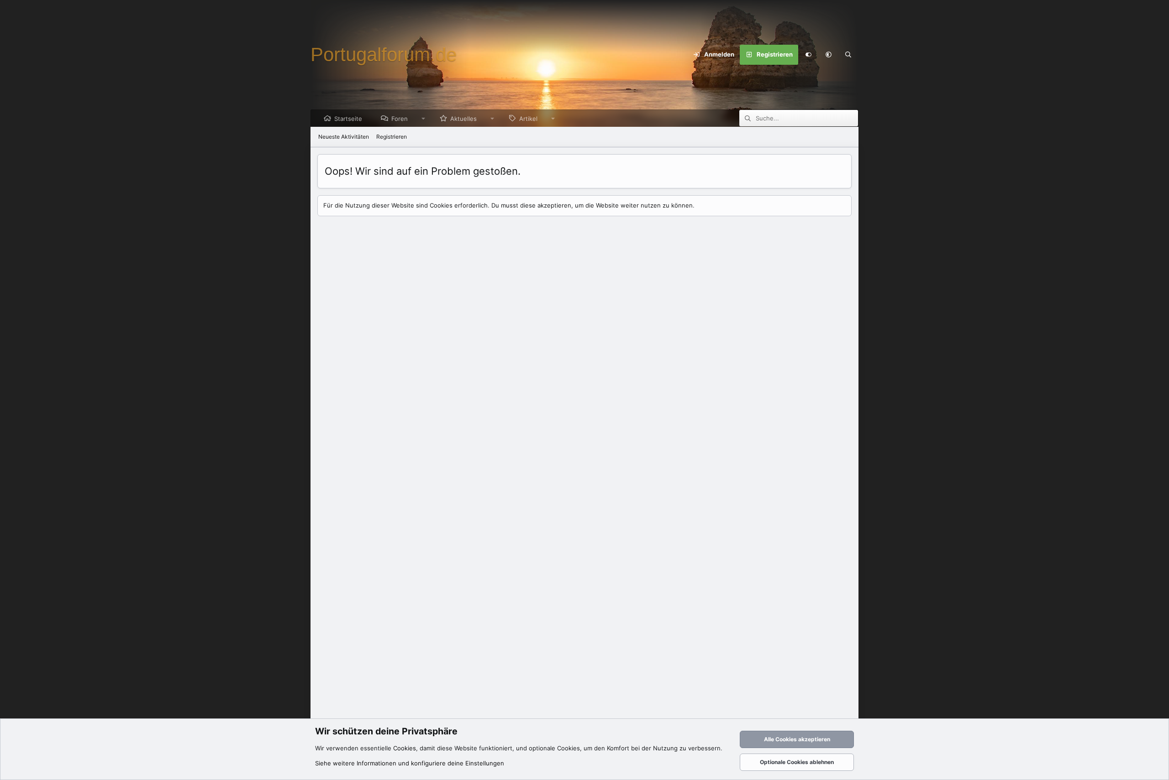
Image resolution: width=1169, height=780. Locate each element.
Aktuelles (463, 118)
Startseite (348, 118)
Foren (399, 118)
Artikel (528, 118)
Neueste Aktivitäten (343, 136)
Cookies (404, 748)
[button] (828, 55)
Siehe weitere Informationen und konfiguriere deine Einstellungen (409, 763)
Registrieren (391, 136)
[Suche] (848, 55)
